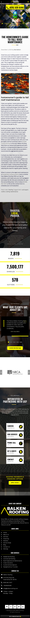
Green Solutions (8, 563)
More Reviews (14, 348)
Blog (4, 544)
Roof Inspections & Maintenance (12, 560)
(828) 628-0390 (16, 7)
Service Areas (7, 542)
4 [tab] (17, 342)
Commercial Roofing (9, 558)
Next (29, 372)
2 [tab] (11, 342)
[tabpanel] (15, 327)
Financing (6, 538)
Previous (1, 372)
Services (5, 536)
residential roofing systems (11, 174)
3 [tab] (14, 342)
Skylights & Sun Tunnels (10, 567)
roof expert (25, 189)
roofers (3, 191)
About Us (6, 534)
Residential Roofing (9, 556)
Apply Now (14, 482)
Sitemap (5, 549)
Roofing (7, 23)
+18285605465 (7, 585)
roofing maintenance (12, 191)
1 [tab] (8, 342)
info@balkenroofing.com (10, 588)
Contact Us (6, 547)
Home (5, 532)
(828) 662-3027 (6, 413)
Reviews (5, 540)
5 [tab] (21, 342)
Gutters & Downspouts (10, 565)
